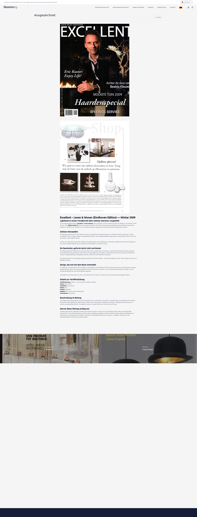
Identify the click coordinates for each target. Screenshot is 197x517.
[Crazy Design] (147, 348)
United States (187, 2)
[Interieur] (49, 348)
